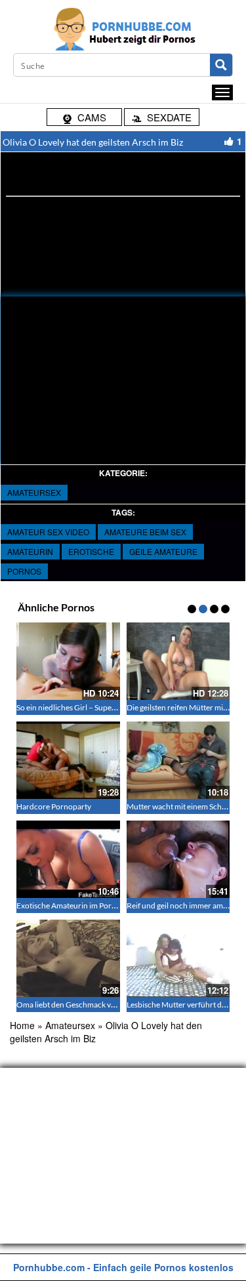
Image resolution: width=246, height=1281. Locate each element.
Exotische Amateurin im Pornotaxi (74, 905)
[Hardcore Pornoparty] (68, 760)
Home (22, 1025)
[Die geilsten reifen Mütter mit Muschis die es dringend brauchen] (178, 661)
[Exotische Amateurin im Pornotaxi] (68, 859)
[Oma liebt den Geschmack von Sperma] (68, 958)
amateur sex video (48, 531)
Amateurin (30, 551)
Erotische (91, 551)
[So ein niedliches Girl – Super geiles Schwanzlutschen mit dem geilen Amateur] (68, 661)
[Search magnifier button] (221, 65)
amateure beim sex (145, 531)
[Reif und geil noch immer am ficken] (178, 859)
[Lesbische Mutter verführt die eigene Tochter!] (178, 958)
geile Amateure (163, 551)
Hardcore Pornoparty (53, 806)
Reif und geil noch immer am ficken (186, 905)
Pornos (24, 571)
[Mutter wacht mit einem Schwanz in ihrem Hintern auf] (178, 760)
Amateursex (34, 492)
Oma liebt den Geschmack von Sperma (82, 1004)
